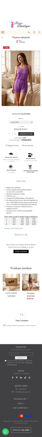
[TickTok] (25, 378)
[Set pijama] (30, 282)
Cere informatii (28, 145)
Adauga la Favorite (13, 145)
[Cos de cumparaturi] (34, 32)
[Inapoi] (1, 37)
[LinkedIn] (21, 378)
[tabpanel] (21, 78)
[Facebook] (13, 378)
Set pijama (30, 293)
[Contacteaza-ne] (29, 32)
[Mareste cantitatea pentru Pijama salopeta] (15, 134)
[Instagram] (29, 378)
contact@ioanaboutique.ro (22, 392)
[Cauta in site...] (39, 32)
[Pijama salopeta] (21, 78)
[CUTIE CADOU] (11, 282)
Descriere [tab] (21, 181)
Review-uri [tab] (21, 234)
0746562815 (22, 389)
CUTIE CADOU (11, 293)
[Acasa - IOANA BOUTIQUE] (21, 25)
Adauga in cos (26, 134)
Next (38, 80)
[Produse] (3, 33)
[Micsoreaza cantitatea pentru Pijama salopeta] (10, 134)
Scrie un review (21, 251)
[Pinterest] (17, 378)
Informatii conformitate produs (13, 228)
